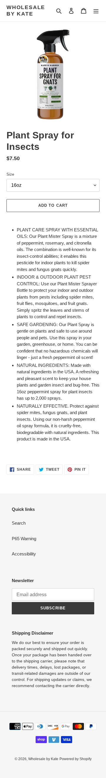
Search (19, 523)
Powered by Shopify (75, 759)
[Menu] (96, 10)
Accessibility (24, 553)
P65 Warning (24, 538)
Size (10, 174)
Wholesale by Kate (25, 10)
